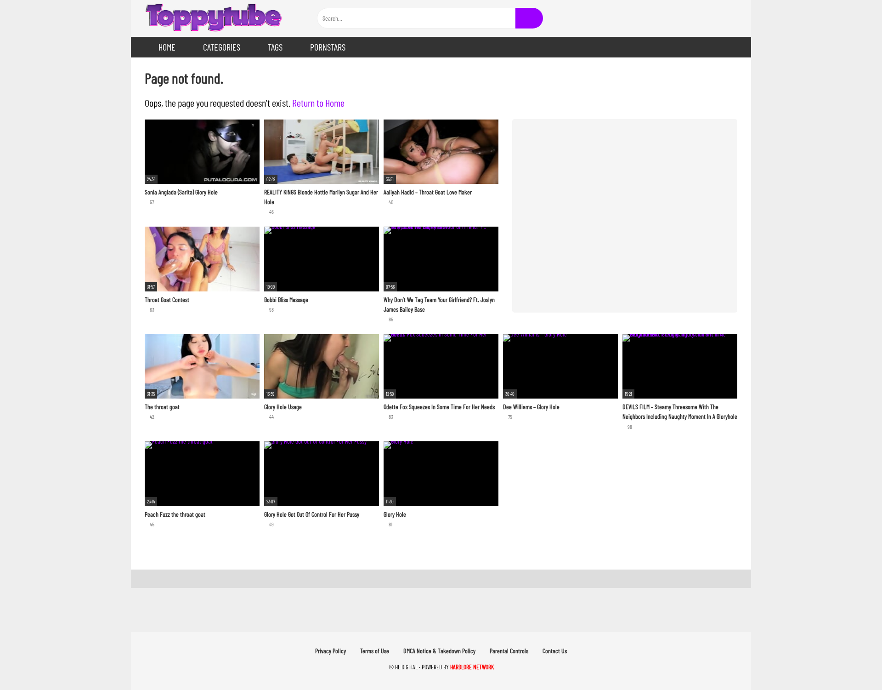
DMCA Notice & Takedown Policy (439, 651)
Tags (275, 46)
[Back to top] (852, 662)
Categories (221, 46)
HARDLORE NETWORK (472, 667)
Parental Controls (509, 651)
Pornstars (327, 46)
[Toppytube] (214, 18)
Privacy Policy (330, 651)
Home (166, 46)
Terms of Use (374, 651)
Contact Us (555, 651)
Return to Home (318, 102)
